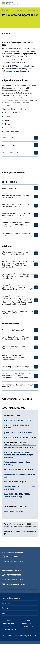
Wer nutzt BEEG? (9, 145)
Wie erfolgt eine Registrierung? (15, 367)
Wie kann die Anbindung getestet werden (16, 234)
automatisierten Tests (17, 68)
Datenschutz (26, 620)
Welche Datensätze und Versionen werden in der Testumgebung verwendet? (16, 224)
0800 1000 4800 (12, 556)
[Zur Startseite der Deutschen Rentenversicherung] (11, 3)
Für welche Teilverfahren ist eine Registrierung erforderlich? (16, 253)
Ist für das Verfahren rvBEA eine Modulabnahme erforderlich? (15, 338)
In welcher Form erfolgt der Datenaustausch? (13, 347)
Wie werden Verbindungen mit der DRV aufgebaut (16, 196)
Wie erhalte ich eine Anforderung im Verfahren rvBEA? (17, 312)
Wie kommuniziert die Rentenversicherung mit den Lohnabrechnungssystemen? (14, 357)
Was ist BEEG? (8, 138)
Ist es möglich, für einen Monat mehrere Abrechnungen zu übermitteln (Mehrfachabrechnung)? (17, 287)
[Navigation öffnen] (36, 3)
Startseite (5, 10)
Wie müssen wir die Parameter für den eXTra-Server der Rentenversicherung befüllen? (16, 376)
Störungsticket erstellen (15, 584)
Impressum (6, 620)
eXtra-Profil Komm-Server (14, 511)
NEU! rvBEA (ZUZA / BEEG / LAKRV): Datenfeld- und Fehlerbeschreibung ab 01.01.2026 (19, 454)
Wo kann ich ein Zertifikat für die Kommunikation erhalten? (16, 214)
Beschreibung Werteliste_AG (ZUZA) (17, 469)
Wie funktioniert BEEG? (12, 153)
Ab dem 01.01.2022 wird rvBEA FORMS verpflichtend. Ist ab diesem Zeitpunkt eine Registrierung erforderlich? (18, 264)
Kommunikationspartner (11, 598)
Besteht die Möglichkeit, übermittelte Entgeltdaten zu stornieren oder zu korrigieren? (18, 276)
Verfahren (6, 603)
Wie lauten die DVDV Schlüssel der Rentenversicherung (16, 205)
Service (5, 608)
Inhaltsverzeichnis (9, 630)
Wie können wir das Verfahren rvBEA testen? (17, 386)
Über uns (5, 613)
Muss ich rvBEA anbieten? (13, 330)
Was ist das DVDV (9, 188)
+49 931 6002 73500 (13, 575)
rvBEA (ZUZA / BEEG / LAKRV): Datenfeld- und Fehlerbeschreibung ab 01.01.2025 (20, 446)
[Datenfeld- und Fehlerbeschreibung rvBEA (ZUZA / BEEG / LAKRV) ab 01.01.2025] (5, 452)
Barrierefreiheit (8, 624)
